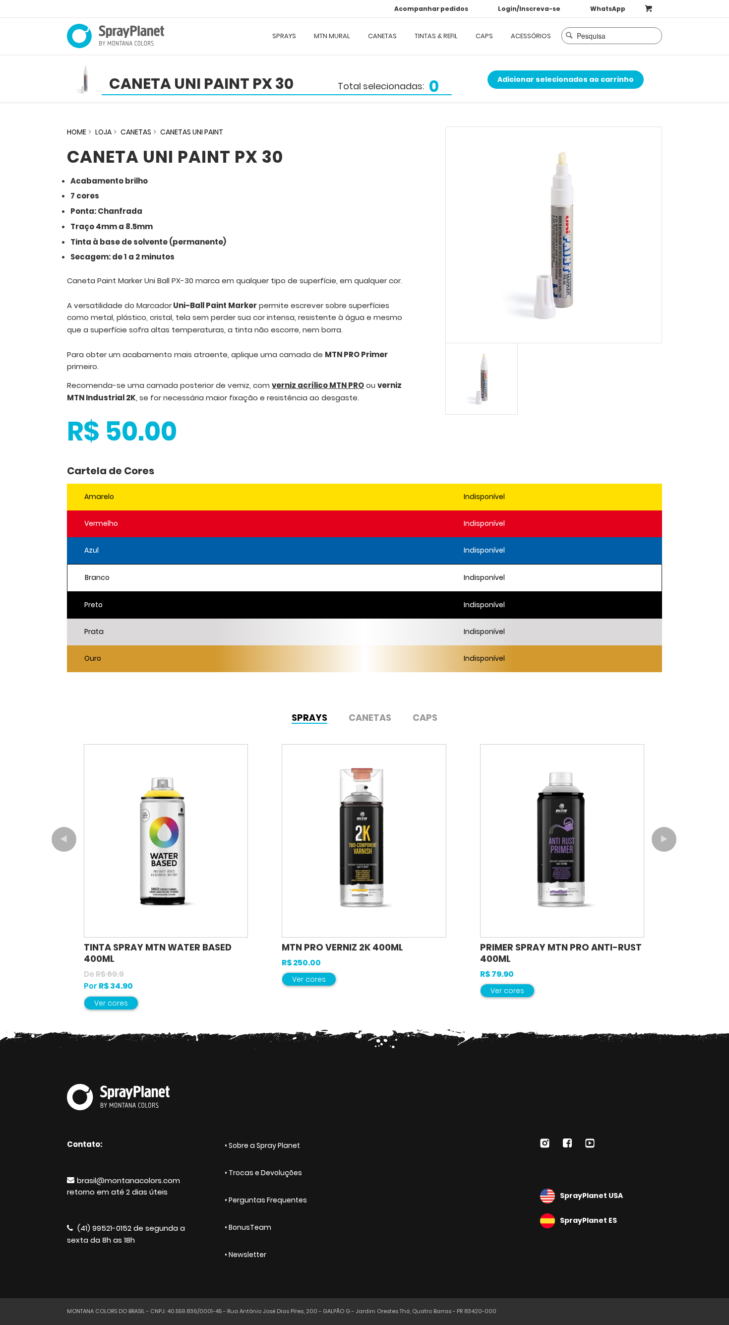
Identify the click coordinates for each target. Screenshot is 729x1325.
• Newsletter (245, 1255)
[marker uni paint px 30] (553, 234)
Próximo (664, 839)
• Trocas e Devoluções (263, 1173)
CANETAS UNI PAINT (191, 132)
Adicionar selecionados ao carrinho (565, 79)
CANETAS (136, 132)
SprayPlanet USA (591, 1195)
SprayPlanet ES (588, 1220)
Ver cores (111, 1003)
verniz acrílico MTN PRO (318, 385)
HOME (76, 132)
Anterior (64, 839)
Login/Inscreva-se (529, 8)
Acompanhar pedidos (431, 8)
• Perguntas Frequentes (266, 1200)
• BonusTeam (248, 1227)
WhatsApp (607, 8)
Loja (103, 132)
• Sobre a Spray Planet (262, 1145)
